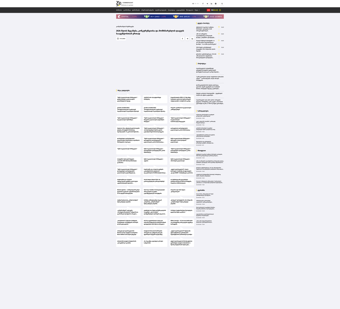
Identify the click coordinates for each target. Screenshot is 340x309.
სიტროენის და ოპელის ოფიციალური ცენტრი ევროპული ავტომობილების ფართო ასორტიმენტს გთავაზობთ (127, 181)
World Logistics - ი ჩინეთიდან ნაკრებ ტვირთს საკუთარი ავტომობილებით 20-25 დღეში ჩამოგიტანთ (128, 191)
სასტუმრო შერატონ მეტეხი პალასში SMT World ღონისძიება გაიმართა (127, 160)
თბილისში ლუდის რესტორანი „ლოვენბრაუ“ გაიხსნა (126, 242)
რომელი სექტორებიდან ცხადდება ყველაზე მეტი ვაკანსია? (181, 211)
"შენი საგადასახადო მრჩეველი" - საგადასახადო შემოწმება (127, 119)
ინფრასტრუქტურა (147, 10)
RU (198, 3)
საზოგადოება (203, 111)
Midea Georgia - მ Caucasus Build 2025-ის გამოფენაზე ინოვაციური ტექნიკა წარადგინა (182, 222)
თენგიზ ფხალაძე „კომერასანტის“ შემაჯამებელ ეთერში (127, 201)
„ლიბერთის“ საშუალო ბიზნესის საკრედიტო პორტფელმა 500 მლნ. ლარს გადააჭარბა (127, 222)
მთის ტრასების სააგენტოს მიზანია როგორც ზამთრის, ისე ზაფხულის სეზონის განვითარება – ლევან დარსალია (205, 208)
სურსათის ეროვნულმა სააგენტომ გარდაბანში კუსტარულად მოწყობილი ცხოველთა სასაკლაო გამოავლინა (205, 115)
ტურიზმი (201, 190)
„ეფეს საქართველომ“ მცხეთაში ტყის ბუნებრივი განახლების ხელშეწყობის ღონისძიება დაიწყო (181, 232)
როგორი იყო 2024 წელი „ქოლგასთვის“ (178, 190)
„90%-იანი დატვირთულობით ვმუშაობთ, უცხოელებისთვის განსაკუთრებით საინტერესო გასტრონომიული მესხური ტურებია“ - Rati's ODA (205, 221)
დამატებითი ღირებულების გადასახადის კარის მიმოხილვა (180, 129)
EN (195, 3)
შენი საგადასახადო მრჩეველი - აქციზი (154, 160)
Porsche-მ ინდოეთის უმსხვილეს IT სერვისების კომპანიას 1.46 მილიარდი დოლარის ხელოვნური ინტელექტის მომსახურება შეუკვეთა (209, 182)
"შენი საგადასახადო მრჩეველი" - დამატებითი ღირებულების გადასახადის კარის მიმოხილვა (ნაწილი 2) (154, 140)
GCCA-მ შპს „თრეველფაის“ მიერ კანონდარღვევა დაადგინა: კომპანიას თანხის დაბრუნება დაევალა (204, 194)
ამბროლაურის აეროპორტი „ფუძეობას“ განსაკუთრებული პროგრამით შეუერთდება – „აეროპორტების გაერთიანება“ (204, 201)
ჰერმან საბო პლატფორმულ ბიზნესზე (152, 98)
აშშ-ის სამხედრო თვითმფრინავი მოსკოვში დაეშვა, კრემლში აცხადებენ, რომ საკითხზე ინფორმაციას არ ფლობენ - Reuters (210, 161)
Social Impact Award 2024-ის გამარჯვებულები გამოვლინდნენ (154, 180)
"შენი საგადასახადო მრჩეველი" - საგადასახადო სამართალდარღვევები (181, 119)
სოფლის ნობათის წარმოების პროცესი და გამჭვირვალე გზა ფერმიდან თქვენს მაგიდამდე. (153, 232)
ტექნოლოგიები (160, 10)
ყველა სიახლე (203, 23)
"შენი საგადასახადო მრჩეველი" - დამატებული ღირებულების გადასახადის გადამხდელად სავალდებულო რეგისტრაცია (127, 171)
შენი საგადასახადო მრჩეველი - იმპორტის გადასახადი (180, 160)
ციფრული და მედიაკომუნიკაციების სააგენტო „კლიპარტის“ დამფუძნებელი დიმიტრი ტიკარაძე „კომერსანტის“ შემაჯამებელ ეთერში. (155, 212)
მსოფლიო (189, 10)
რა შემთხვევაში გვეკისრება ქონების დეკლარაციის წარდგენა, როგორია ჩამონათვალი (181, 181)
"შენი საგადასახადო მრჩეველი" (127, 149)
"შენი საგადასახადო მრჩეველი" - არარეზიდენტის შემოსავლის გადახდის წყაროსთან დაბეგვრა (154, 130)
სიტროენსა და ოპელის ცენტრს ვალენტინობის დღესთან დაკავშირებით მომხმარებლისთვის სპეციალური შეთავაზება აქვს (155, 171)
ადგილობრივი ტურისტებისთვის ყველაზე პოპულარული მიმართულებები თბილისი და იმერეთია (205, 215)
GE (193, 3)
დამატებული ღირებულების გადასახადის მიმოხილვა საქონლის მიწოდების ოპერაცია (128, 140)
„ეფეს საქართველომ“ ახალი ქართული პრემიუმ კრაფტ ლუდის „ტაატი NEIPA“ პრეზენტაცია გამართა (182, 171)
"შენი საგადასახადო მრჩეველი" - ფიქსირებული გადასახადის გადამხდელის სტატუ (127, 99)
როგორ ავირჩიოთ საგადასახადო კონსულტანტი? (181, 108)
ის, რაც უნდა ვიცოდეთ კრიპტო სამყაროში (153, 242)
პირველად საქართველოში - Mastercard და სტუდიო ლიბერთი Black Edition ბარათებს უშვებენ (127, 232)
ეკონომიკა (127, 10)
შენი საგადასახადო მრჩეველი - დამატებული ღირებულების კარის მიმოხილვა (154, 150)
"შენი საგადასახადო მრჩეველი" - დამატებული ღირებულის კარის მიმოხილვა (181, 150)
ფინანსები (136, 10)
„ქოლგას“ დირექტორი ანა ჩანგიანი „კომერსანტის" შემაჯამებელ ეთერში (181, 201)
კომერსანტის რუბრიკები (125, 26)
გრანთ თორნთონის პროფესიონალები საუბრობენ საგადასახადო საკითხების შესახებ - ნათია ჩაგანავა (155, 109)
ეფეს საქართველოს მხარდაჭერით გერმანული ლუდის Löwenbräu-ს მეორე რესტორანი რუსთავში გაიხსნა (181, 243)
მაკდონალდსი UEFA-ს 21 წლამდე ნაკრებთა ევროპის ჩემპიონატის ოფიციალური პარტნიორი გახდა (181, 99)
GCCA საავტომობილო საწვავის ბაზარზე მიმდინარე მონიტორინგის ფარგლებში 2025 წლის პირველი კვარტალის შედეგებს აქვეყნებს (155, 222)
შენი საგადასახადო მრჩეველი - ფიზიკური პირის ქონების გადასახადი (180, 140)
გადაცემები (181, 10)
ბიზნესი (119, 10)
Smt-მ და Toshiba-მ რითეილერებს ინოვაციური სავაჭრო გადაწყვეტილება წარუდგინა (154, 191)
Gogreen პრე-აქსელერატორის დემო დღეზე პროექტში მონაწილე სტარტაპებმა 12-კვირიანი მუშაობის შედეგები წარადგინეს (128, 130)
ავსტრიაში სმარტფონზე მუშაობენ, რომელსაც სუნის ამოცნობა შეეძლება (208, 175)
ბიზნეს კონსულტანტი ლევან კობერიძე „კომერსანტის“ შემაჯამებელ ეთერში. (153, 201)
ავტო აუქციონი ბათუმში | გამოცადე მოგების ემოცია (205, 122)
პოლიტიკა (171, 10)
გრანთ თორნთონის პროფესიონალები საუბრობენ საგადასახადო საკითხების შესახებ (128, 109)
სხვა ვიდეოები (124, 90)
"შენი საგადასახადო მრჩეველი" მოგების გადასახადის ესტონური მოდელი (154, 119)
